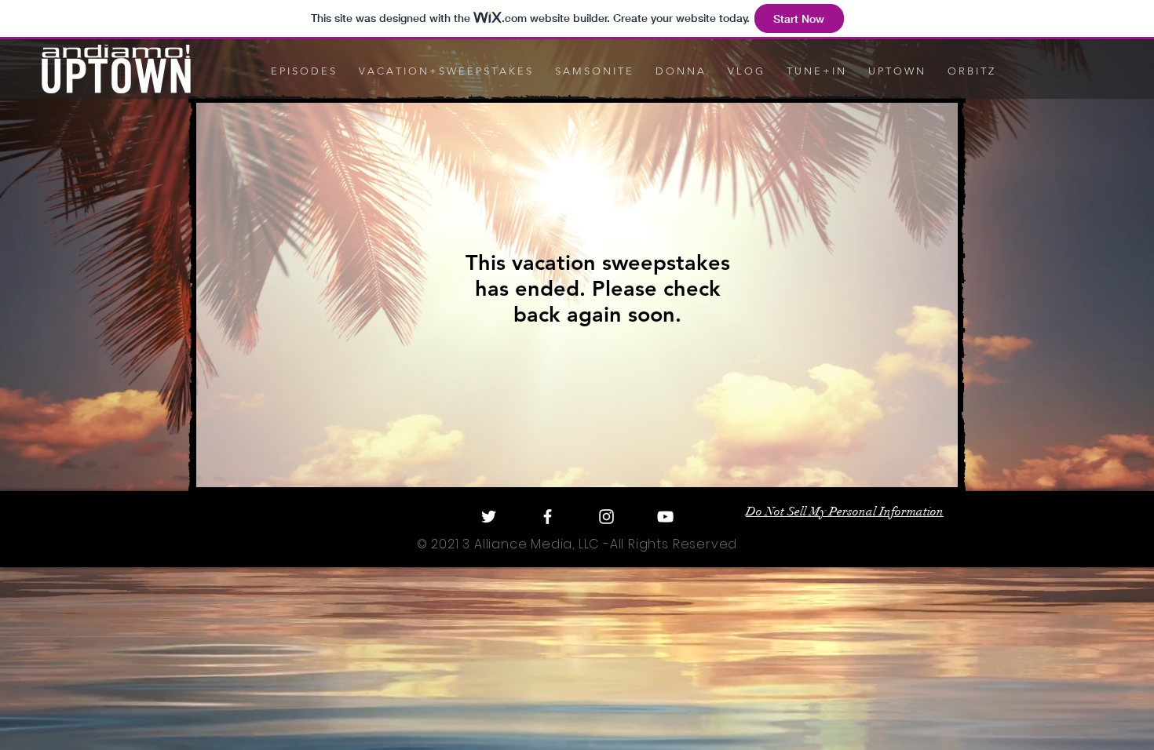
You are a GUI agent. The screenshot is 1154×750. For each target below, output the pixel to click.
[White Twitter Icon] (488, 516)
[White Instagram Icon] (606, 516)
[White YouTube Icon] (665, 516)
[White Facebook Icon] (547, 516)
